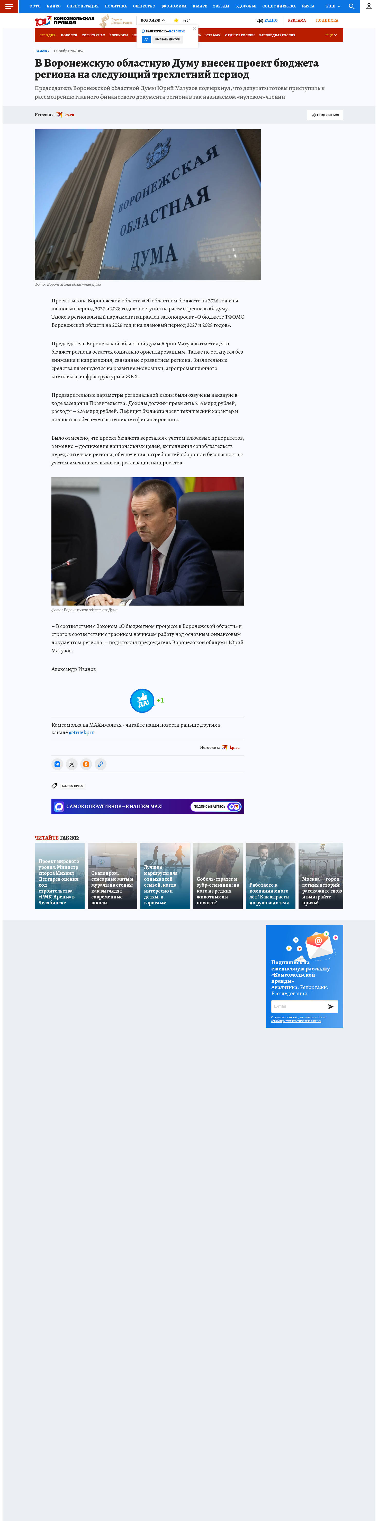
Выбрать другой (167, 39)
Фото (35, 6)
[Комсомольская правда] (64, 20)
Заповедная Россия (277, 35)
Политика (116, 6)
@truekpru (82, 732)
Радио (271, 20)
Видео (54, 6)
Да (146, 39)
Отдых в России (240, 35)
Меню (9, 6)
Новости (69, 35)
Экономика (173, 6)
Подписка (327, 20)
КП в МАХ (212, 35)
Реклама (297, 20)
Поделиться (328, 115)
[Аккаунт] (369, 6)
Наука (308, 6)
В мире (200, 6)
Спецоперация (83, 6)
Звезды (221, 6)
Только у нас (93, 35)
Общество (144, 6)
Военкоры (119, 35)
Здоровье (246, 6)
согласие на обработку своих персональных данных (298, 1019)
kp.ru (69, 115)
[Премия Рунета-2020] (113, 20)
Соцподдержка (279, 6)
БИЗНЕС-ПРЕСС (72, 786)
